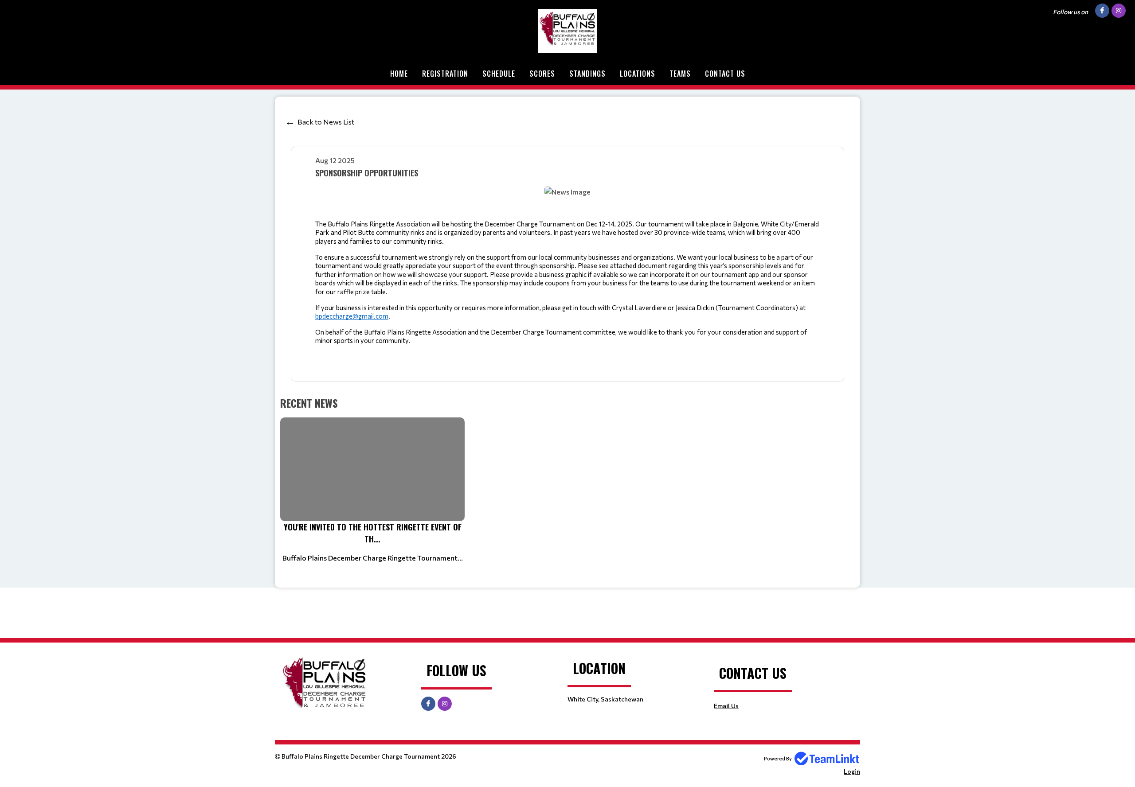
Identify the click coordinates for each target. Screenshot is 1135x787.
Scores (542, 73)
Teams (680, 73)
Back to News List (325, 121)
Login (852, 771)
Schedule (498, 73)
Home (399, 73)
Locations (637, 73)
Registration (445, 73)
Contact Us (725, 73)
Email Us (726, 705)
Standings (587, 73)
